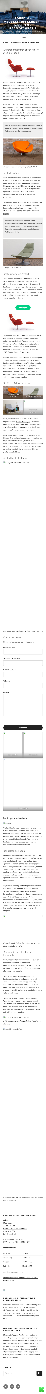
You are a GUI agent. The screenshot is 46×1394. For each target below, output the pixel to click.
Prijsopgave (23, 308)
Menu (24, 37)
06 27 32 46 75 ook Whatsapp (15, 1228)
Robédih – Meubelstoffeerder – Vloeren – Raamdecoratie (23, 23)
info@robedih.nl (9, 1234)
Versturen (23, 728)
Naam (9, 647)
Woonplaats (11, 658)
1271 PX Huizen (9, 1226)
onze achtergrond (32, 1316)
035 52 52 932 (23, 968)
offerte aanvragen (23, 422)
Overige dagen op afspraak (13, 1272)
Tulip (11, 91)
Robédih (26, 845)
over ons (31, 878)
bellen (26, 208)
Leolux (25, 897)
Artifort (11, 897)
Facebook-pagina (10, 446)
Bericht (6, 692)
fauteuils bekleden (13, 441)
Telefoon (6, 681)
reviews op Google (10, 430)
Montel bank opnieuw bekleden (19, 908)
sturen (6, 211)
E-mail (9, 670)
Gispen (17, 897)
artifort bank (22, 1021)
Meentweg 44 (9, 1223)
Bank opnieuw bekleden (15, 818)
